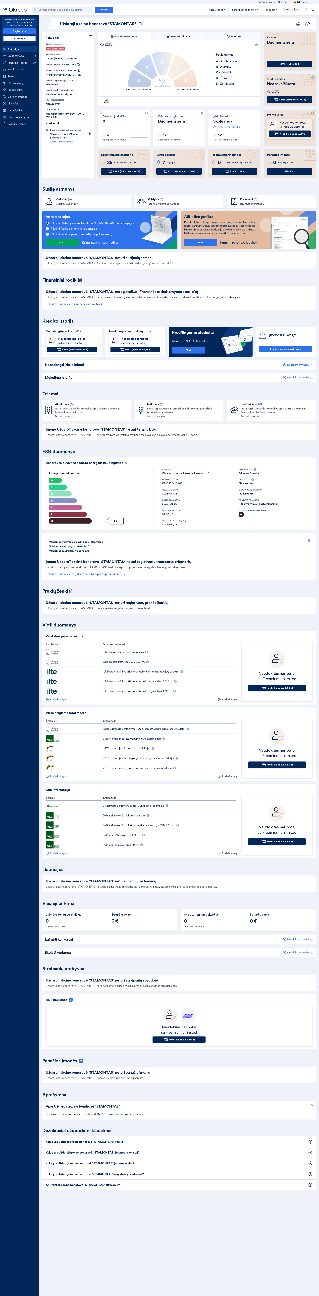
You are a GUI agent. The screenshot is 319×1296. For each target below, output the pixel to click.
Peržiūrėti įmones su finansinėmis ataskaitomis (74, 304)
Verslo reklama (291, 9)
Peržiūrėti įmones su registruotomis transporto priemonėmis (83, 574)
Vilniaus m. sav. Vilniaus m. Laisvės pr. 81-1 (66, 135)
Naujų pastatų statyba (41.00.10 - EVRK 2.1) (66, 115)
